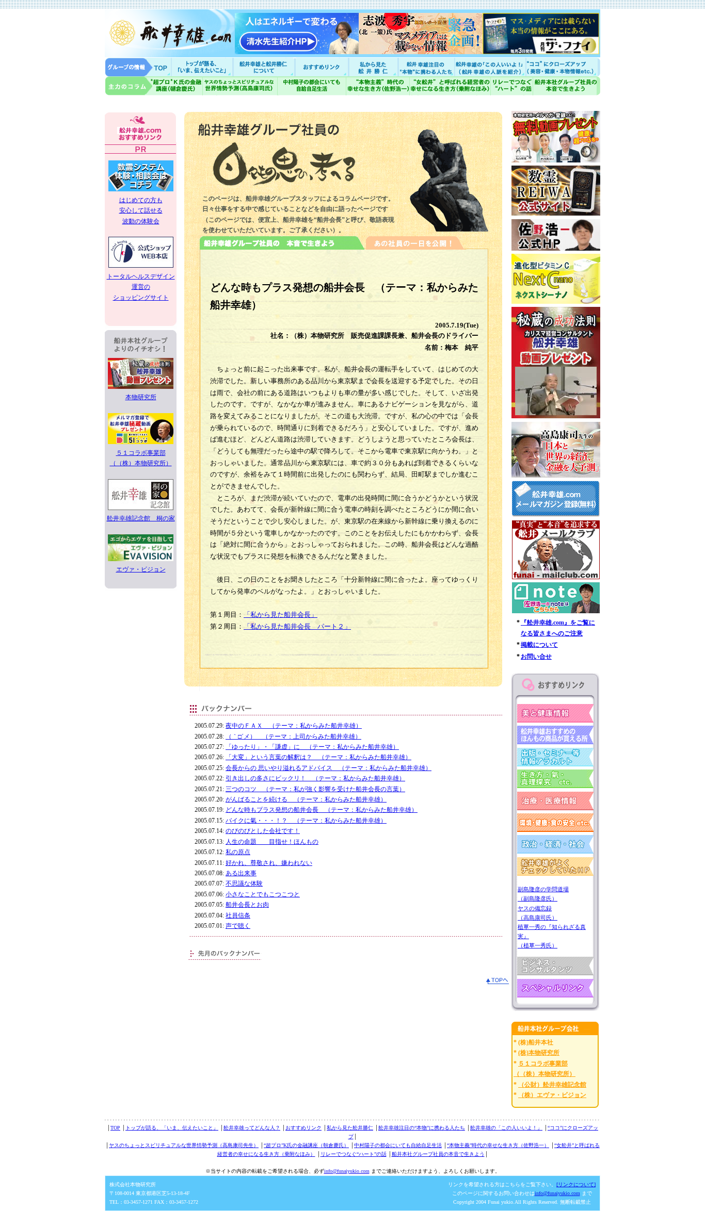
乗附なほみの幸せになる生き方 (449, 85)
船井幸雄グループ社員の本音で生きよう (566, 85)
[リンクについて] (576, 1184)
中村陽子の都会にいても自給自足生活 (312, 85)
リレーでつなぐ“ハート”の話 (354, 1154)
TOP (115, 1128)
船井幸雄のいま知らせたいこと (203, 66)
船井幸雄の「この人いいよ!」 (489, 66)
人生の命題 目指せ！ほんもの (272, 841)
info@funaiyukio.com (347, 1171)
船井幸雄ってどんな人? (265, 66)
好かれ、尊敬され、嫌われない (269, 862)
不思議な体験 (244, 883)
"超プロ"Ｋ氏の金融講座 (154, 85)
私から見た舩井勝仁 (373, 66)
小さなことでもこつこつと (263, 894)
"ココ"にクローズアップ (562, 66)
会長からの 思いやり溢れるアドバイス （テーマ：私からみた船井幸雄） (328, 768)
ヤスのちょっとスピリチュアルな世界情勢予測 (240, 85)
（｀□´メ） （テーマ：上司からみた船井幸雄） (293, 736)
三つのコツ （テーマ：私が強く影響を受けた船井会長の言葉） (315, 789)
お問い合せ (536, 656)
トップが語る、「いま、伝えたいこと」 (171, 1128)
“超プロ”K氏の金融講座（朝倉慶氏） (306, 1145)
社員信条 (238, 915)
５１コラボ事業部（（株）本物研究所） (141, 458)
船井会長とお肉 (247, 904)
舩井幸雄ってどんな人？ (251, 1128)
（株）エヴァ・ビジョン (552, 1095)
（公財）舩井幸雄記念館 (552, 1084)
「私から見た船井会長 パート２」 (297, 626)
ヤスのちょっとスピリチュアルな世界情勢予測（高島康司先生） (184, 1145)
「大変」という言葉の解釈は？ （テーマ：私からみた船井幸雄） (318, 757)
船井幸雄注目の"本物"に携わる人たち (425, 66)
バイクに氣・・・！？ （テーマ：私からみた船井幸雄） (306, 820)
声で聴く (238, 925)
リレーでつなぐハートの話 (511, 85)
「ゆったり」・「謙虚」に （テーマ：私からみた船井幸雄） (312, 746)
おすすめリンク (322, 66)
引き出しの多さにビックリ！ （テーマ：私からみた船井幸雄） (315, 778)
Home (138, 66)
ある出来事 (241, 873)
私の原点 (238, 852)
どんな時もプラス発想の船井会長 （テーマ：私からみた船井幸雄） (322, 809)
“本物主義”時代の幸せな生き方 (377, 85)
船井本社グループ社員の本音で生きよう (438, 1154)
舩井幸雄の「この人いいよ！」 (506, 1128)
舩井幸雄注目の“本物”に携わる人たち (421, 1128)
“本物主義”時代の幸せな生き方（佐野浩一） (498, 1145)
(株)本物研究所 (538, 1052)
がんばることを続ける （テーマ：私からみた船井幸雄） (306, 799)
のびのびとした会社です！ (263, 830)
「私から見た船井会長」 (280, 614)
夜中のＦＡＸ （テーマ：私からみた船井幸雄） (294, 725)
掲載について (539, 644)
